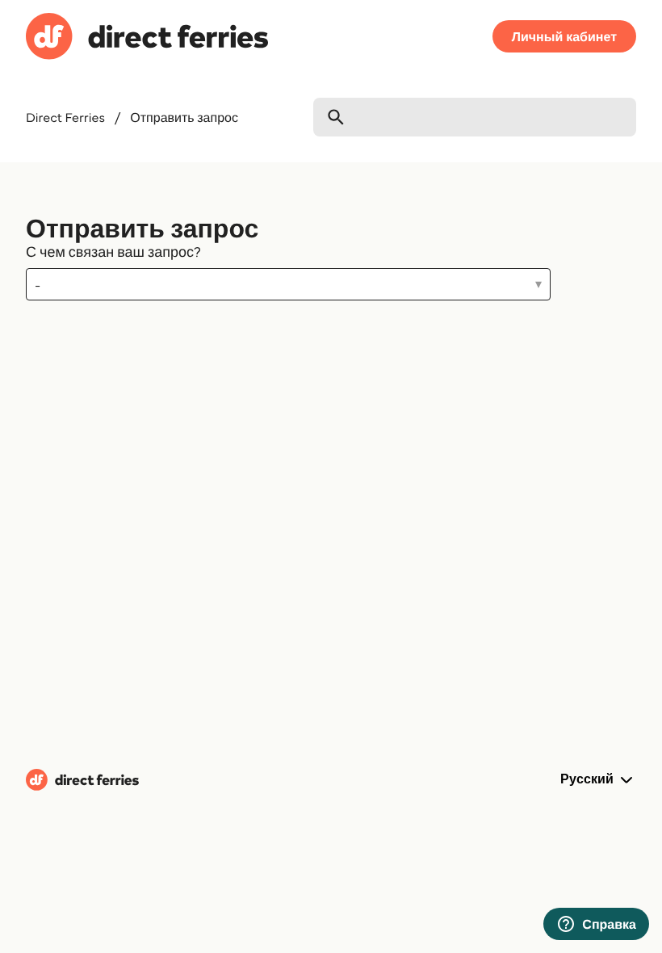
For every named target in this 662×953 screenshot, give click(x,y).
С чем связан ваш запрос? (113, 251)
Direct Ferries (65, 117)
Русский (588, 778)
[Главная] (147, 39)
